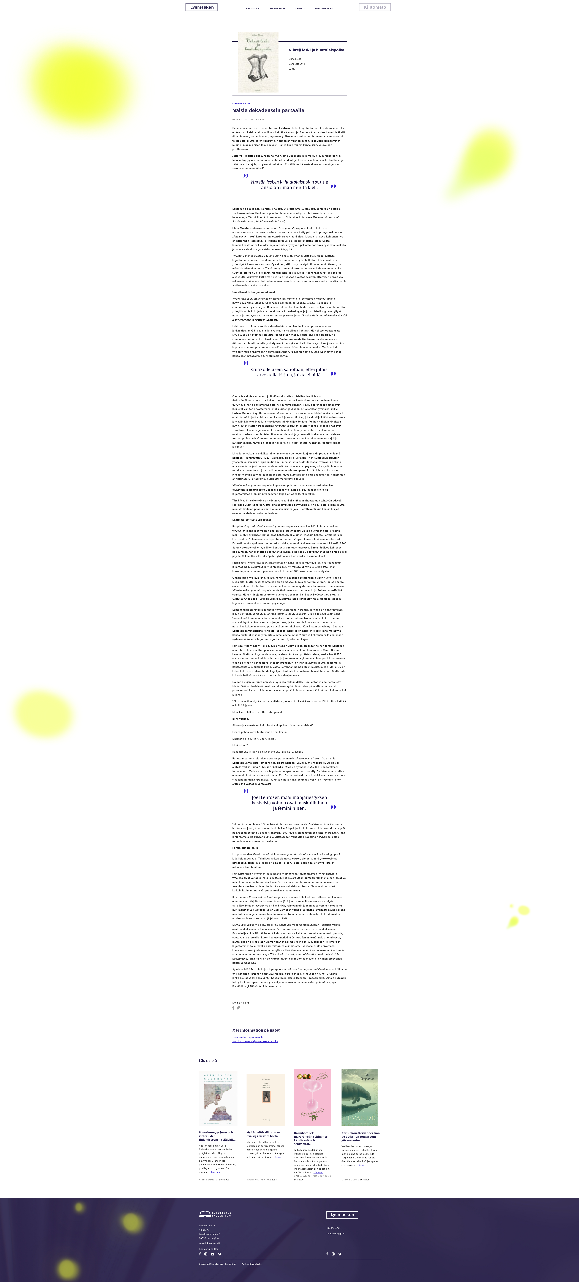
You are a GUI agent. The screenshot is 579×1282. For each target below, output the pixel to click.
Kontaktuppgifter (208, 1249)
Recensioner (277, 8)
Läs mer (215, 1172)
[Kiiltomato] (375, 10)
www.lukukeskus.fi (209, 1243)
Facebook (234, 1008)
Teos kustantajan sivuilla (248, 1037)
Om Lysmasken (324, 8)
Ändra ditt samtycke (252, 1263)
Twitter (238, 1008)
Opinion (300, 8)
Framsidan (252, 8)
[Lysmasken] (201, 10)
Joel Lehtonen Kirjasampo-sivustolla (255, 1041)
